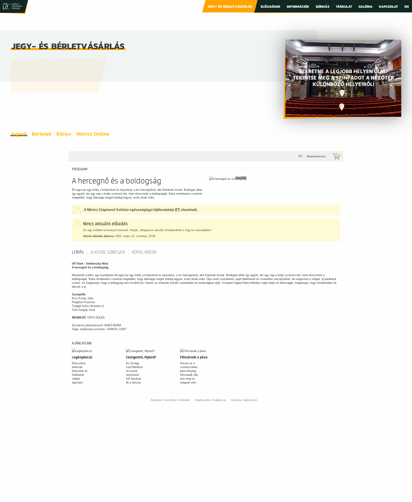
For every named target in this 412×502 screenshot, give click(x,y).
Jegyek (19, 134)
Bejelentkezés (316, 156)
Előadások (270, 6)
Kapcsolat (388, 6)
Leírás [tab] (78, 252)
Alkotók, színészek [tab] (107, 252)
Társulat (344, 6)
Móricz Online (92, 134)
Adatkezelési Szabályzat (210, 400)
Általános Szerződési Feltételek (170, 400)
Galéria (366, 6)
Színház (322, 6)
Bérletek (42, 134)
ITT (177, 210)
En (406, 6)
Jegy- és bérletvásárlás (230, 6)
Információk (298, 6)
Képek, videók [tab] (144, 252)
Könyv (63, 134)
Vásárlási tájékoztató (244, 400)
